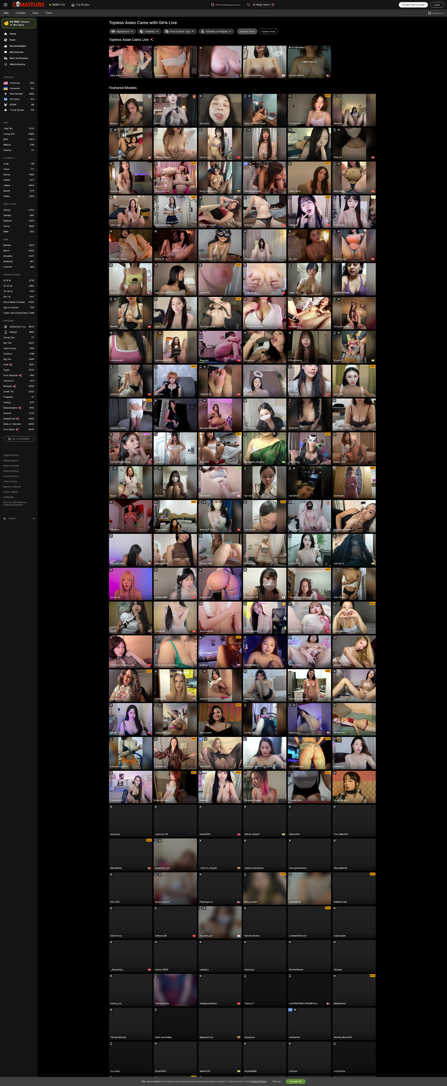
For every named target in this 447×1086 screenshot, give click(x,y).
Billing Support (10, 460)
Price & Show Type (180, 31)
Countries (150, 31)
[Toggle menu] (5, 4)
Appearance (122, 31)
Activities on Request (217, 31)
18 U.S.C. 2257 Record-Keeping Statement (15, 503)
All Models (8, 497)
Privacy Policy (10, 476)
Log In (437, 4)
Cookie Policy (258, 1081)
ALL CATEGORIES (21, 439)
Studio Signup (10, 492)
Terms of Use (10, 481)
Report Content (11, 466)
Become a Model (12, 487)
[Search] (248, 4)
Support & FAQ (10, 455)
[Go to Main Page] (28, 4)
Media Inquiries (11, 471)
